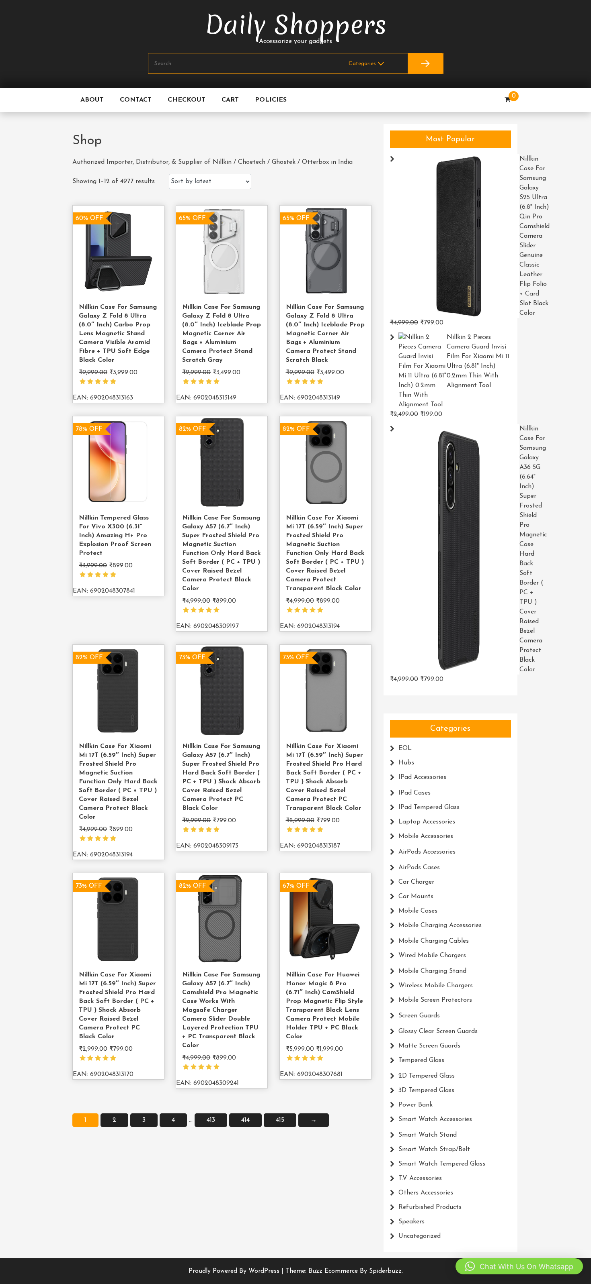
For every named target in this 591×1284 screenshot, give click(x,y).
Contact (136, 100)
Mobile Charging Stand (432, 971)
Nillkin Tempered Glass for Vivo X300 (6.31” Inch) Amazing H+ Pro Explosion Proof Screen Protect (115, 535)
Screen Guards (419, 1016)
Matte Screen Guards (429, 1046)
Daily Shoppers (295, 25)
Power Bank (415, 1105)
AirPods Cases (419, 867)
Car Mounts (415, 896)
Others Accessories (425, 1193)
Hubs (406, 763)
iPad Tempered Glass (429, 807)
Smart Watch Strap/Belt (434, 1149)
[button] (519, 1266)
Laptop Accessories (426, 822)
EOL (405, 748)
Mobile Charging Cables (433, 941)
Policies (271, 100)
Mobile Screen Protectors (435, 1000)
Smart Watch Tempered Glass (441, 1164)
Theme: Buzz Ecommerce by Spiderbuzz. (344, 1271)
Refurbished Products (430, 1207)
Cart (230, 100)
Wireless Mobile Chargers (435, 985)
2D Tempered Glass (426, 1076)
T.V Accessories (420, 1178)
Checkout (186, 100)
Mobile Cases (417, 911)
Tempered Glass (421, 1060)
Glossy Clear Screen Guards (438, 1031)
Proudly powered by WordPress (235, 1271)
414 (245, 1120)
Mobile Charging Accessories (440, 925)
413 (211, 1120)
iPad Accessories (422, 777)
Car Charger (416, 882)
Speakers (411, 1222)
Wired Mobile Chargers (432, 955)
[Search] (425, 63)
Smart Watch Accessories (435, 1119)
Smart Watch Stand (427, 1135)
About (92, 100)
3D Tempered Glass (426, 1090)
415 (280, 1120)
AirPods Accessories (427, 852)
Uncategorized (419, 1236)
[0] (508, 100)
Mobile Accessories (425, 836)
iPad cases (414, 793)
